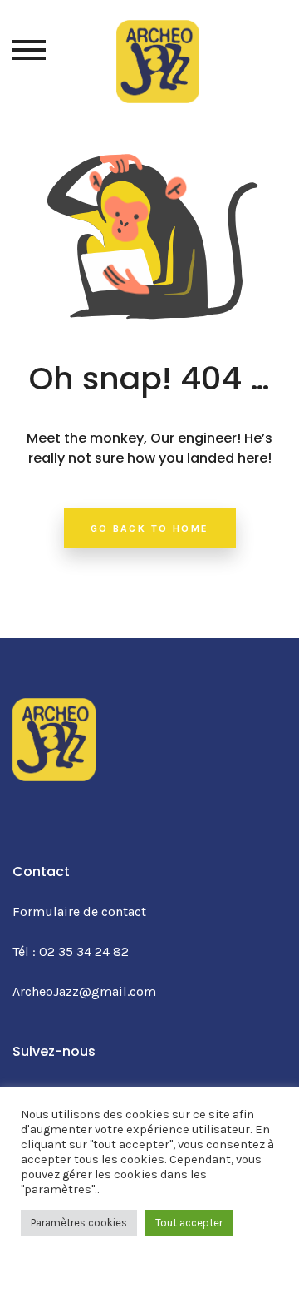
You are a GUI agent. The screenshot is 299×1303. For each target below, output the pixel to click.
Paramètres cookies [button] (79, 1222)
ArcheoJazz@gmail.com (84, 991)
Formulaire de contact (79, 911)
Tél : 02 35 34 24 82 (70, 951)
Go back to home (150, 528)
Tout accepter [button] (189, 1222)
